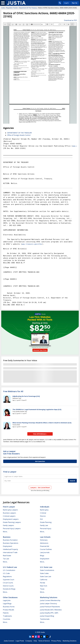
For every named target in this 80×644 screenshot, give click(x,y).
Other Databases (10, 597)
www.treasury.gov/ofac (32, 244)
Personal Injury (45, 528)
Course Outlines (46, 549)
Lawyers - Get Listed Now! (40, 487)
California (43, 580)
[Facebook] (36, 636)
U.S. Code (6, 573)
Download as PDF (70, 20)
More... (5, 532)
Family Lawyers (8, 525)
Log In (66, 3)
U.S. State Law (46, 567)
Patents (6, 613)
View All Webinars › (40, 434)
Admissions (44, 543)
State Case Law (45, 576)
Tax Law (6, 559)
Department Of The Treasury (28, 8)
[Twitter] (47, 636)
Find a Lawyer (9, 471)
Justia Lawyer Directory (48, 603)
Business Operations (10, 543)
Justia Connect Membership (50, 600)
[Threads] (41, 636)
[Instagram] (38, 636)
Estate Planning (46, 522)
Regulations (7, 576)
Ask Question (40, 461)
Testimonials (44, 619)
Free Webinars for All (13, 391)
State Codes (44, 573)
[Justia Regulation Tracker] (16, 3)
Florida (42, 583)
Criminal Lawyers (9, 516)
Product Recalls (8, 610)
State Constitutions (47, 570)
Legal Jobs (7, 600)
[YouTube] (33, 636)
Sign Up (74, 3)
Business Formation (10, 540)
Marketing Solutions (48, 597)
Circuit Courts (8, 583)
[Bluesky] (44, 636)
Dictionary (44, 540)
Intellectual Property (10, 549)
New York (43, 586)
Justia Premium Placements (50, 607)
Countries (6, 619)
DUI (41, 519)
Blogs (42, 555)
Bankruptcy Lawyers (10, 510)
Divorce (43, 516)
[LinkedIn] (30, 636)
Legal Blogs (7, 603)
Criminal (43, 513)
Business (6, 537)
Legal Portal (20, 641)
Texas (42, 589)
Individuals (44, 507)
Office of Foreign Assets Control (18, 135)
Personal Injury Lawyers (12, 528)
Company (28, 641)
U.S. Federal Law (10, 567)
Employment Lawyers (11, 519)
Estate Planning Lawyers (12, 522)
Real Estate (7, 555)
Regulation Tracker (12, 8)
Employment (7, 546)
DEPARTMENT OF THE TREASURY (19, 133)
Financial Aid (44, 546)
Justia (3, 8)
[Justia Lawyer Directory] (50, 636)
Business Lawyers (9, 513)
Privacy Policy (56, 641)
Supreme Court (8, 580)
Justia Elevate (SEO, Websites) (51, 610)
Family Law (44, 525)
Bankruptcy (44, 510)
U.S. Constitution (9, 570)
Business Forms (9, 607)
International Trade (10, 552)
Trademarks (7, 616)
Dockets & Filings (9, 589)
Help (35, 641)
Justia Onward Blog (47, 616)
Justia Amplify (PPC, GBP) (49, 613)
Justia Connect (9, 641)
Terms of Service (44, 641)
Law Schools (45, 537)
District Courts (8, 586)
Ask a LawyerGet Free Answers (11, 452)
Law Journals (44, 552)
